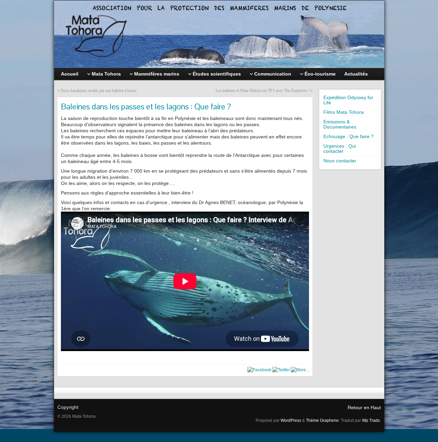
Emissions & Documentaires (339, 124)
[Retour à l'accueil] (219, 34)
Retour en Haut (364, 407)
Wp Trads (371, 420)
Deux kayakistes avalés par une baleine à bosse (99, 90)
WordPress (291, 420)
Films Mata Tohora (343, 112)
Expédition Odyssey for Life (348, 100)
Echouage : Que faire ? (348, 136)
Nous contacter (339, 160)
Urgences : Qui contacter (339, 148)
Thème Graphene (322, 420)
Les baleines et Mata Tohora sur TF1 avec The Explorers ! (262, 90)
